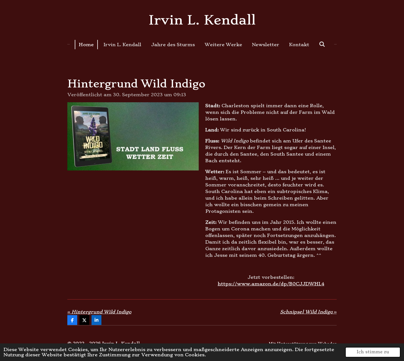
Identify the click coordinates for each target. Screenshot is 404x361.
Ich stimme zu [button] (373, 351)
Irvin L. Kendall (202, 20)
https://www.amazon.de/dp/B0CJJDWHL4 (271, 283)
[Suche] (322, 44)
